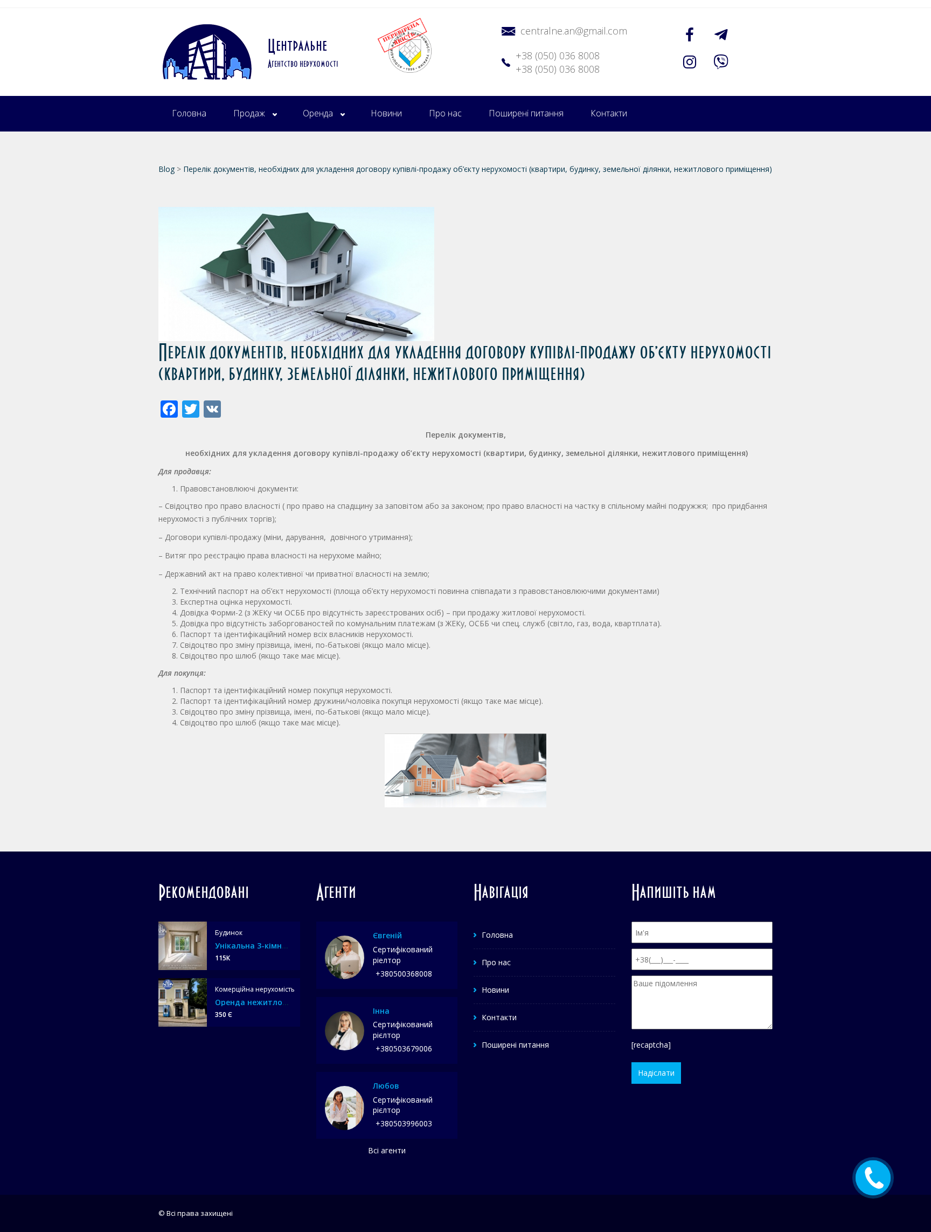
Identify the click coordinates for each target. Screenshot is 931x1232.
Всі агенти (387, 1150)
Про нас (445, 113)
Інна (381, 1011)
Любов (386, 1086)
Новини (386, 113)
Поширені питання (526, 113)
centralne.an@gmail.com (573, 30)
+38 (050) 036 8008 (558, 55)
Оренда (318, 113)
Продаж (249, 113)
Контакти (608, 113)
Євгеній (387, 935)
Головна (189, 113)
